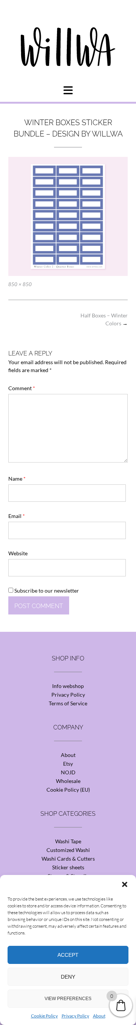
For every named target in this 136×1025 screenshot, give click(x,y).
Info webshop (68, 686)
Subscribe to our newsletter (46, 590)
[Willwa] (68, 35)
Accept (68, 955)
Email (16, 516)
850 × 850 (20, 284)
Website (18, 553)
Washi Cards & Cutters (68, 858)
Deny (68, 977)
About (99, 1016)
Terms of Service (68, 703)
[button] (124, 884)
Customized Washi (68, 850)
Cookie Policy (44, 1016)
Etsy (68, 763)
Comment (21, 388)
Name (17, 478)
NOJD (68, 772)
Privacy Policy (75, 1016)
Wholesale (68, 781)
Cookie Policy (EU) (68, 789)
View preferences (68, 998)
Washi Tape (68, 841)
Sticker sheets (68, 867)
